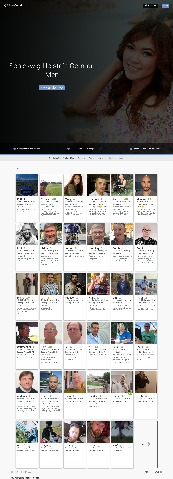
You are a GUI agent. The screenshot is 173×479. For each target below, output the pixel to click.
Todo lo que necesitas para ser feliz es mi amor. (122, 256)
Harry (92, 297)
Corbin (140, 248)
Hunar (116, 396)
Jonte (140, 396)
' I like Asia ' (45, 305)
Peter (68, 396)
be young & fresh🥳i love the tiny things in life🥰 (98, 207)
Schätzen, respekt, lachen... (26, 354)
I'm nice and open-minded (97, 357)
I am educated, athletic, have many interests (122, 309)
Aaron (140, 297)
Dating (91, 158)
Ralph (116, 346)
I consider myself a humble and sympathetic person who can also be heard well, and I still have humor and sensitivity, (26, 409)
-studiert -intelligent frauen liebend (26, 259)
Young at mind (93, 259)
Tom (43, 346)
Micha (20, 297)
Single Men (69, 158)
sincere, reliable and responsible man (47, 309)
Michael (45, 199)
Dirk (115, 297)
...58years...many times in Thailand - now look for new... (98, 309)
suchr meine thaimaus (48, 404)
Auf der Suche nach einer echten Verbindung (74, 207)
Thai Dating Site (55, 158)
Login (165, 5)
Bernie (116, 248)
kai (66, 346)
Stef (115, 445)
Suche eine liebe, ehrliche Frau (122, 207)
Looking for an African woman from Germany (74, 256)
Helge (44, 248)
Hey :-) (67, 305)
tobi (19, 248)
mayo (44, 445)
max (67, 445)
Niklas (92, 445)
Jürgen (69, 248)
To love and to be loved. (24, 357)
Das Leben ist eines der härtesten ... (122, 354)
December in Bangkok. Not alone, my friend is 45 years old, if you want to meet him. (146, 260)
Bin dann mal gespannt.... (121, 305)
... (65, 308)
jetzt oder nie (21, 256)
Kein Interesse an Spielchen (146, 354)
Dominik (94, 199)
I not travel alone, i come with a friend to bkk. (146, 256)
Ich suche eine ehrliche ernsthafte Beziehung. (146, 305)
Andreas (118, 199)
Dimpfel (22, 445)
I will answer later (95, 406)
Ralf (43, 297)
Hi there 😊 (140, 207)
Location (101, 158)
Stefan (141, 346)
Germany (81, 158)
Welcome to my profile (96, 256)
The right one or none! (48, 207)
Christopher (24, 346)
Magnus (141, 199)
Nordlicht (20, 305)
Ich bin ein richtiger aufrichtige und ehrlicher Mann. (145, 309)
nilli (91, 346)
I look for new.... (94, 305)
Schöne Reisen (45, 354)
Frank (44, 396)
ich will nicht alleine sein (96, 404)
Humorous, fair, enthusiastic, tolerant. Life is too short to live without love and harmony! (50, 261)
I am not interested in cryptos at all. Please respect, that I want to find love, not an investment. (26, 310)
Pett (19, 199)
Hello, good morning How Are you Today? (26, 210)
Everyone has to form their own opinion (145, 358)
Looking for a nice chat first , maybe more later (98, 354)
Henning (94, 248)
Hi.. (18, 404)
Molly (68, 199)
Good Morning (21, 207)
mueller (93, 396)
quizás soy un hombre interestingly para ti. (120, 259)
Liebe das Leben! (46, 256)
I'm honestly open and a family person (72, 358)
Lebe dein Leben (70, 354)
